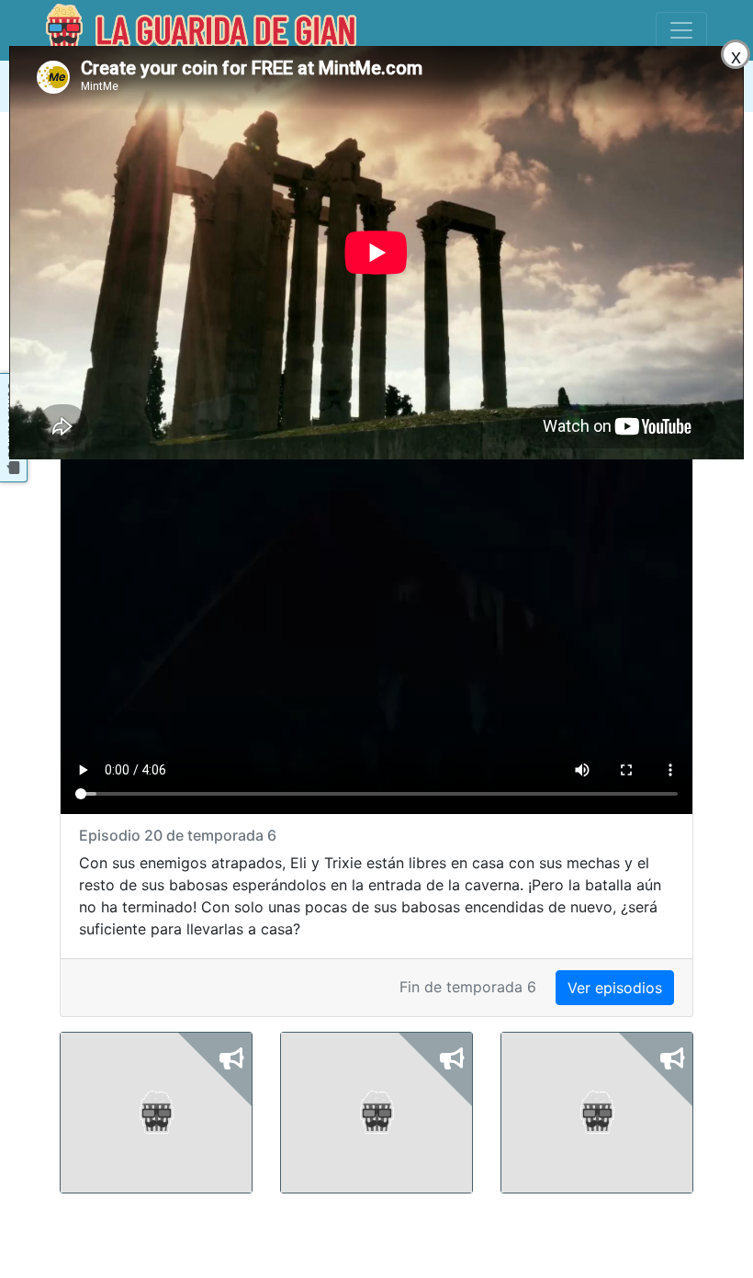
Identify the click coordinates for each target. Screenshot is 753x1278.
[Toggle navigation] (681, 30)
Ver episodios (615, 987)
